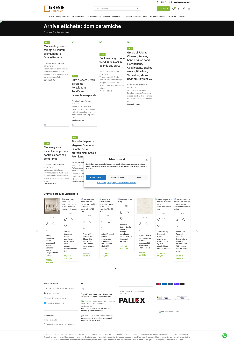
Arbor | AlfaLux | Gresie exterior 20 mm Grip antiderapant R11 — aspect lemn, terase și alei (89, 241)
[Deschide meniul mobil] (189, 8)
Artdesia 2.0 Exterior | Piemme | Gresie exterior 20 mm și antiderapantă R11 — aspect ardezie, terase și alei (182, 241)
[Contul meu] (184, 8)
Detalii (138, 177)
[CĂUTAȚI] (138, 9)
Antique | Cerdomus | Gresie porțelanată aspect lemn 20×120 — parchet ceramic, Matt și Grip (70, 241)
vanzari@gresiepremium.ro (181, 2)
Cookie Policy (101, 183)
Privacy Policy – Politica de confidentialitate (121, 183)
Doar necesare (117, 177)
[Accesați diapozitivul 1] (115, 268)
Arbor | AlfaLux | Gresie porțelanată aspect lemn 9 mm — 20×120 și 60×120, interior (107, 241)
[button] (146, 159)
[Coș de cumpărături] (179, 8)
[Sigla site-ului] (54, 8)
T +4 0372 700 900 (163, 2)
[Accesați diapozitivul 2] (118, 268)
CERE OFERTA (163, 8)
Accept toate (96, 177)
